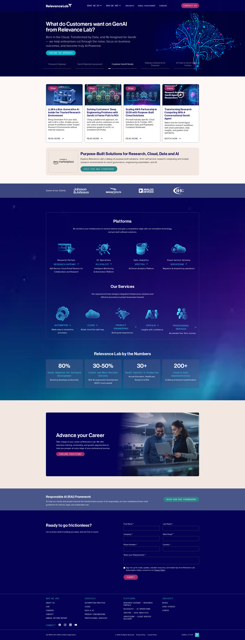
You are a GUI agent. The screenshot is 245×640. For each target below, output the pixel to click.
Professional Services (96, 617)
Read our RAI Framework (181, 499)
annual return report (56, 617)
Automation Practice (95, 602)
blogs (165, 602)
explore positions (70, 454)
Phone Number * (130, 545)
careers (163, 5)
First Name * (129, 524)
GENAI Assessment (146, 5)
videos (165, 610)
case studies (168, 606)
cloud (87, 606)
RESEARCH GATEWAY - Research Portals (138, 603)
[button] (94, 5)
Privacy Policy (160, 570)
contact (50, 614)
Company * (128, 534)
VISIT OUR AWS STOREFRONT (99, 169)
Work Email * (168, 534)
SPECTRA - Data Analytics (136, 612)
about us (50, 602)
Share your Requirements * (134, 555)
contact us (190, 5)
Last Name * (168, 524)
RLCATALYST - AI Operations (137, 608)
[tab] (57, 65)
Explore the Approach (61, 53)
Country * (166, 545)
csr (47, 606)
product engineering (95, 614)
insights (129, 5)
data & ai (89, 610)
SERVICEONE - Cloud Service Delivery (137, 617)
